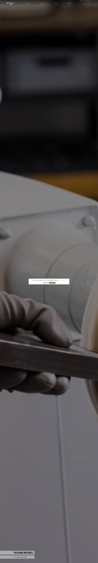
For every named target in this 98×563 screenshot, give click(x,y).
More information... (62, 280)
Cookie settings (45, 282)
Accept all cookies (52, 282)
